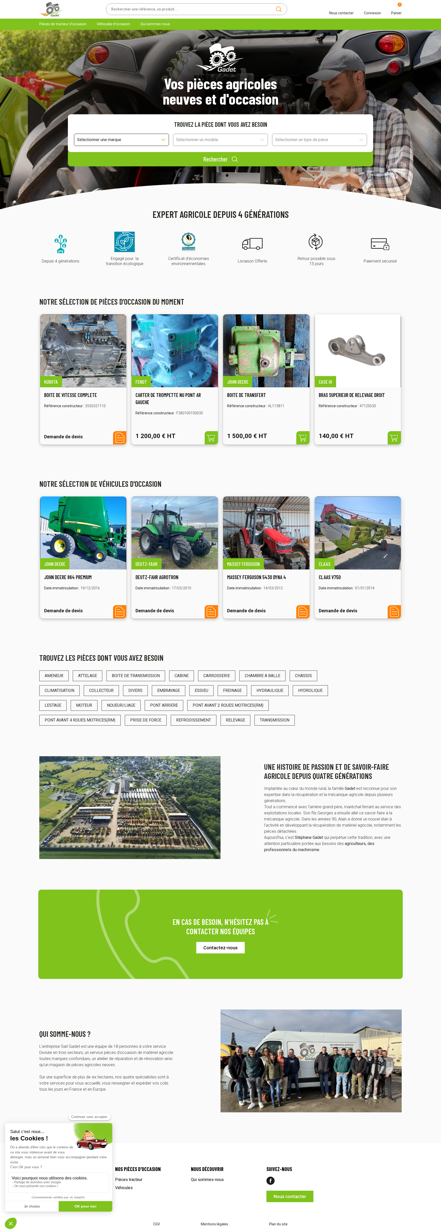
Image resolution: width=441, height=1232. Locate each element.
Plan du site (278, 1224)
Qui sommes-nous (155, 24)
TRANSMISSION (274, 720)
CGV (156, 1224)
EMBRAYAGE (168, 690)
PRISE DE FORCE (145, 720)
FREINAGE (232, 690)
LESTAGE (53, 705)
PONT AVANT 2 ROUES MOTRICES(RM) (228, 705)
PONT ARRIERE (164, 705)
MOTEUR (84, 705)
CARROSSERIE (216, 675)
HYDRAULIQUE (269, 690)
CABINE (182, 675)
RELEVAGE (235, 720)
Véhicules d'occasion (113, 24)
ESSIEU (201, 690)
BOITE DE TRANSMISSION (136, 675)
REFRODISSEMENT (193, 720)
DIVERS (135, 690)
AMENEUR (54, 675)
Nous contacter (290, 1196)
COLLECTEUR (101, 690)
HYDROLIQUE (310, 690)
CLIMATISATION (59, 690)
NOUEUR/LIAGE (121, 705)
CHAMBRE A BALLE (262, 675)
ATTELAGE (87, 675)
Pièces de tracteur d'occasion (63, 24)
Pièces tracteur (128, 1179)
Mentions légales (214, 1224)
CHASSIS (303, 675)
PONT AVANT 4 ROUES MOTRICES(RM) (80, 720)
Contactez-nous (220, 947)
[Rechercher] (279, 9)
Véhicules (124, 1187)
